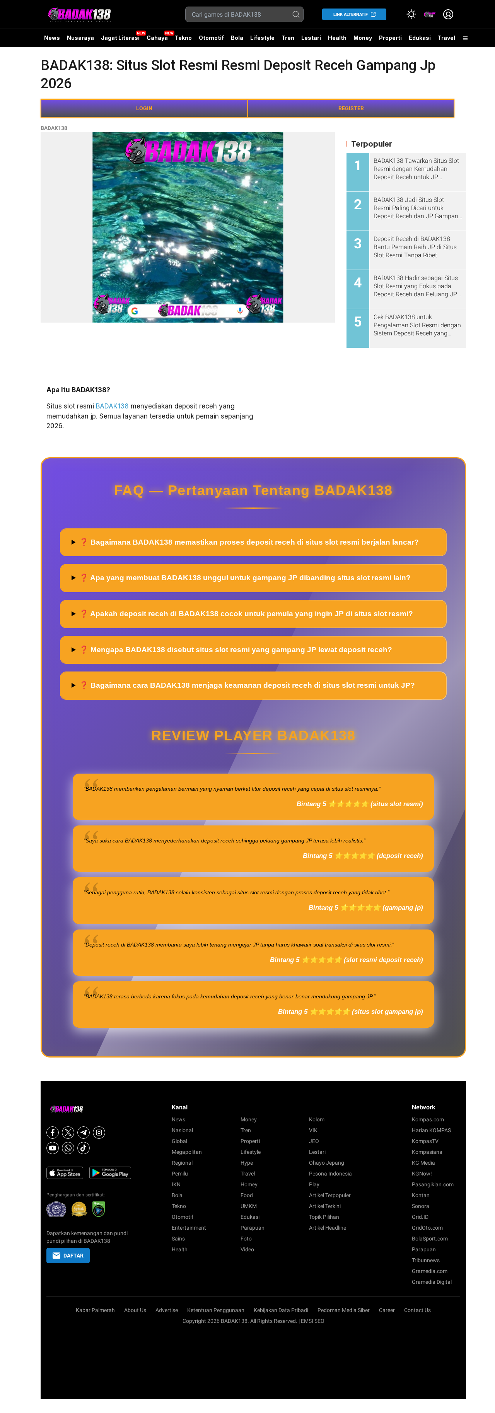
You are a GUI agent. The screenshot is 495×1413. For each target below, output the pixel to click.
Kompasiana (427, 1152)
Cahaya (157, 37)
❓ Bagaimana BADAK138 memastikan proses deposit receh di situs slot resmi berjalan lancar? (249, 542)
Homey (249, 1184)
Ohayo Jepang (326, 1163)
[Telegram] (83, 1132)
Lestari (311, 40)
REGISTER (351, 108)
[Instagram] (99, 1132)
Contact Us (417, 1310)
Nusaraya (80, 37)
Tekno (183, 37)
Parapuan (253, 1228)
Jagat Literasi (120, 37)
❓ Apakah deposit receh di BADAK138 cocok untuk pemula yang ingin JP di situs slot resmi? (246, 614)
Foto (246, 1238)
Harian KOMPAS (431, 1130)
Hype (247, 1163)
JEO (314, 1141)
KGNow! (422, 1173)
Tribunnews (426, 1260)
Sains (178, 1238)
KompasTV (425, 1141)
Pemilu (180, 1173)
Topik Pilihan (324, 1217)
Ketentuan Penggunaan (215, 1310)
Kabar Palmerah (95, 1310)
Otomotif (211, 37)
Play (314, 1184)
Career (387, 1310)
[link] (429, 14)
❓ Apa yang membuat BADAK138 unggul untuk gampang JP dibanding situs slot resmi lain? (245, 578)
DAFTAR (73, 1255)
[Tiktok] (83, 1148)
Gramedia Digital (432, 1282)
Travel (446, 37)
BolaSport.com (430, 1238)
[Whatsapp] (68, 1148)
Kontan (421, 1195)
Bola (237, 37)
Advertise (166, 1310)
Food (247, 1195)
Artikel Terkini (325, 1206)
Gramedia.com (429, 1271)
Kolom (316, 1119)
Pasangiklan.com (433, 1184)
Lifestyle (262, 37)
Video (247, 1249)
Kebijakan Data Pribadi (281, 1310)
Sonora (420, 1206)
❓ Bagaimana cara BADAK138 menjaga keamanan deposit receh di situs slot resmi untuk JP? (247, 685)
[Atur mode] (411, 14)
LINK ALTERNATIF (350, 14)
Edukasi (420, 37)
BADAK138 (54, 128)
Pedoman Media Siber (343, 1310)
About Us (135, 1310)
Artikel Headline (327, 1228)
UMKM (249, 1206)
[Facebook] (52, 1132)
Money (362, 37)
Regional (182, 1163)
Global (179, 1141)
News (52, 37)
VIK (313, 1130)
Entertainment (189, 1228)
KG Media (423, 1163)
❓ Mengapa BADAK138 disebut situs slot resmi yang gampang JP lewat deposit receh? (235, 650)
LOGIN (144, 108)
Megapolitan (187, 1152)
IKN (176, 1184)
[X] (68, 1132)
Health (337, 37)
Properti (390, 37)
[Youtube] (52, 1148)
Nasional (182, 1130)
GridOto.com (427, 1228)
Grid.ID (420, 1217)
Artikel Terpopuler (330, 1195)
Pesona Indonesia (330, 1173)
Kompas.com (428, 1119)
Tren (288, 37)
